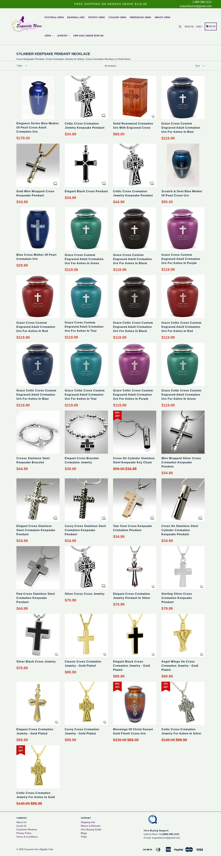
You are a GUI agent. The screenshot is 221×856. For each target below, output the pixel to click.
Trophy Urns (96, 17)
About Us (21, 822)
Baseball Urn (76, 17)
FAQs (84, 836)
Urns (48, 35)
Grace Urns (162, 17)
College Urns (117, 17)
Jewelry (62, 35)
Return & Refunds (90, 825)
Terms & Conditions (27, 836)
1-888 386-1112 (202, 2)
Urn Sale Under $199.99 (88, 35)
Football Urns (54, 17)
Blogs (84, 833)
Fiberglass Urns (140, 17)
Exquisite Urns (31, 849)
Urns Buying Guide (91, 829)
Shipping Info (88, 822)
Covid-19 (21, 825)
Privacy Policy (23, 833)
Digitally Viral (46, 849)
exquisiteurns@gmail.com (196, 6)
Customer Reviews (26, 829)
